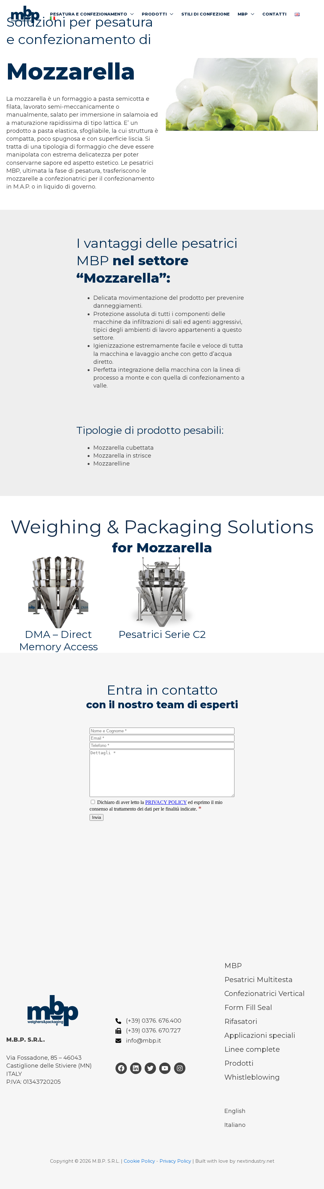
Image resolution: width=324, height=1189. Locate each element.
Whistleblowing (252, 1077)
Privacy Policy (175, 1161)
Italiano (235, 1125)
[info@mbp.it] (138, 1041)
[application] (130, 14)
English (235, 1111)
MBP (233, 965)
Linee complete (252, 1049)
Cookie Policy (139, 1161)
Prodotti (238, 1063)
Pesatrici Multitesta (258, 979)
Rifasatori (240, 1021)
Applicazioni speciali (259, 1035)
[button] (92, 14)
